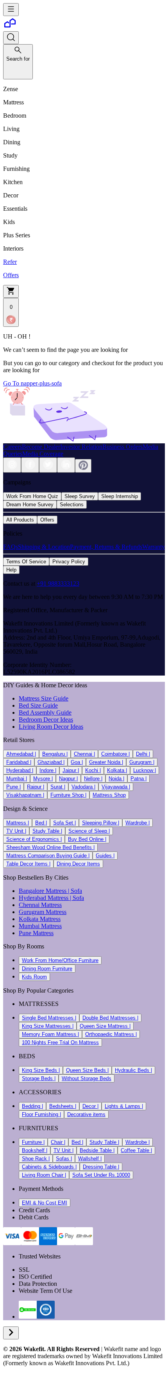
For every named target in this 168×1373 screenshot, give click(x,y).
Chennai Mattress (40, 905)
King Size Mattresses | (47, 1026)
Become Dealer (41, 446)
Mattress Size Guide (43, 698)
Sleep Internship (119, 496)
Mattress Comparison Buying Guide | (47, 856)
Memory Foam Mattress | (50, 1034)
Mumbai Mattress (40, 926)
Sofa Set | (64, 823)
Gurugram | (141, 762)
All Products (20, 520)
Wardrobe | (137, 823)
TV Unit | (16, 831)
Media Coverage (42, 453)
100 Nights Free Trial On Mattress (60, 1042)
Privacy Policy (68, 562)
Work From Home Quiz (32, 496)
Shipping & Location (44, 546)
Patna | (138, 778)
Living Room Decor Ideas (51, 726)
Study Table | (47, 831)
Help (11, 570)
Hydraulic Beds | (133, 1070)
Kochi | (93, 770)
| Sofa (74, 890)
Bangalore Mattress (42, 890)
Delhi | (143, 754)
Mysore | (43, 778)
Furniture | (33, 1142)
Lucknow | (144, 770)
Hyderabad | (19, 770)
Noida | (116, 778)
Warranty (153, 546)
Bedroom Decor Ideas (46, 719)
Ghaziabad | (51, 762)
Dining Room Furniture (47, 968)
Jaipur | (71, 770)
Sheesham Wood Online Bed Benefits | (50, 847)
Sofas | (64, 1158)
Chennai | (84, 754)
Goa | (77, 762)
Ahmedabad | (21, 754)
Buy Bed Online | (87, 839)
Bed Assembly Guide (45, 712)
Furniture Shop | (68, 795)
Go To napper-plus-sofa (32, 383)
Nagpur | (68, 778)
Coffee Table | (136, 1150)
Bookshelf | (34, 1150)
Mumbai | (16, 778)
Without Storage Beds (86, 1078)
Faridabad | (18, 762)
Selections (72, 504)
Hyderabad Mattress (43, 897)
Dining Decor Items (78, 864)
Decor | (90, 1106)
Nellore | (93, 778)
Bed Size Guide (38, 705)
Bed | (41, 823)
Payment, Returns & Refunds (106, 546)
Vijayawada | (116, 787)
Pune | (13, 787)
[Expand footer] (11, 1332)
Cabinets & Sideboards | (49, 1167)
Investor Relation (81, 446)
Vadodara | (83, 787)
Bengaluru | (55, 754)
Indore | (47, 770)
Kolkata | (117, 770)
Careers (12, 446)
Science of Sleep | (89, 831)
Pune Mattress (36, 933)
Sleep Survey (79, 496)
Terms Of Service (26, 562)
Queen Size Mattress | (105, 1026)
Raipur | (35, 787)
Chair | (58, 1142)
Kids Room (34, 977)
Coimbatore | (115, 754)
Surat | (57, 787)
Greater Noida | (106, 762)
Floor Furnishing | (41, 1114)
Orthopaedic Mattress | (111, 1034)
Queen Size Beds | (87, 1070)
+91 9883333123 (58, 583)
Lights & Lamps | (124, 1106)
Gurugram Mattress (42, 912)
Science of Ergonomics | (34, 839)
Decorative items (86, 1114)
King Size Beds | (41, 1070)
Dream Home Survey (30, 504)
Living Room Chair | (44, 1175)
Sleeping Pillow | (100, 823)
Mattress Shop (109, 795)
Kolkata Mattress (40, 919)
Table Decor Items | (28, 864)
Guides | (105, 856)
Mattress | (17, 823)
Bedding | (32, 1106)
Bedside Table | (97, 1150)
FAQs (10, 546)
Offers (47, 520)
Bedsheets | (62, 1106)
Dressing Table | (101, 1167)
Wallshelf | (90, 1158)
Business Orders (122, 446)
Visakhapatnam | (25, 795)
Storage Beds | (38, 1078)
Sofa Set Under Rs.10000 (101, 1175)
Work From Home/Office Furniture (60, 960)
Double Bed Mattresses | (110, 1018)
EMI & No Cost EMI (44, 1203)
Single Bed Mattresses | (49, 1018)
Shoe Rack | (36, 1158)
